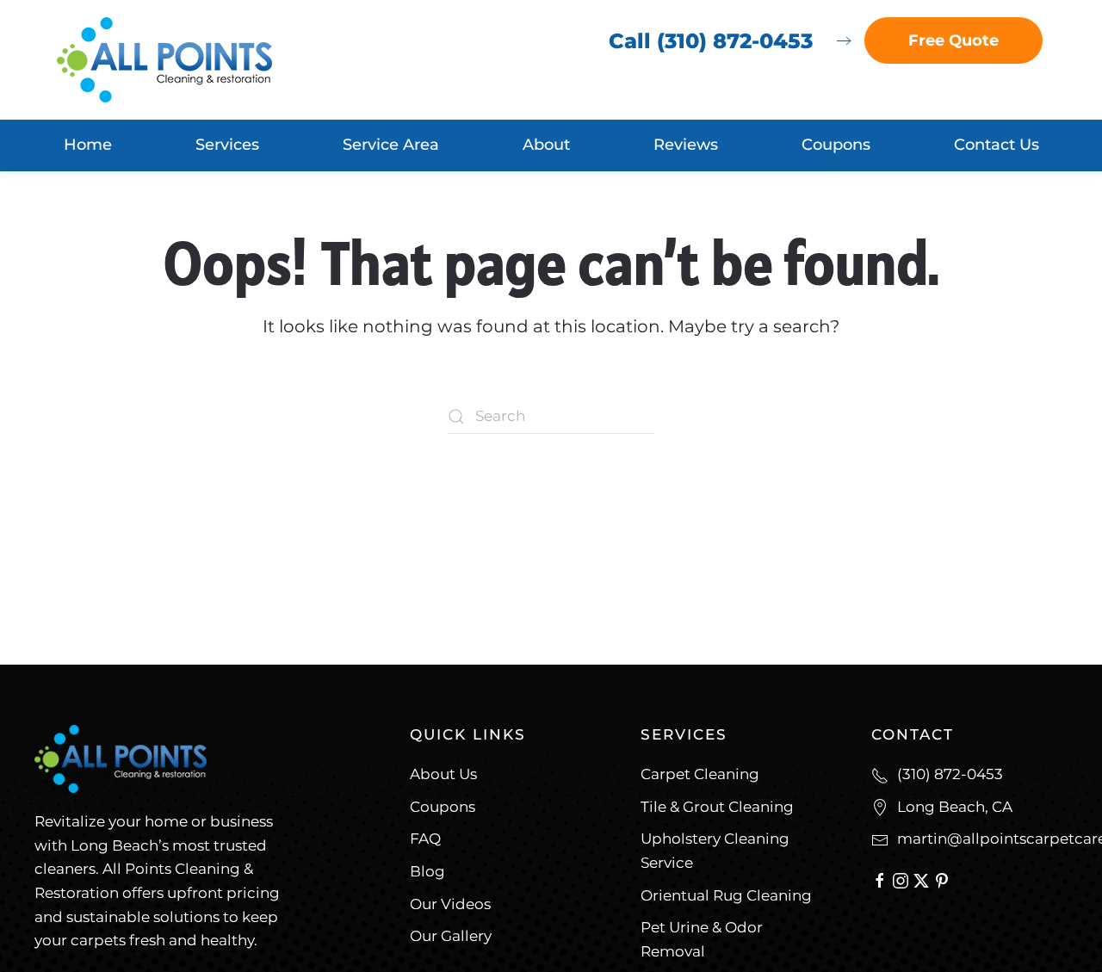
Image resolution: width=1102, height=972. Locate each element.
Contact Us (996, 144)
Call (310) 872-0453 (711, 40)
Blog (427, 871)
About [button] (546, 144)
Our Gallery (451, 935)
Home (88, 144)
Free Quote (953, 40)
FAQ (425, 838)
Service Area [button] (391, 144)
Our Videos (450, 904)
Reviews (685, 144)
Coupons (836, 144)
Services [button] (227, 144)
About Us (443, 774)
